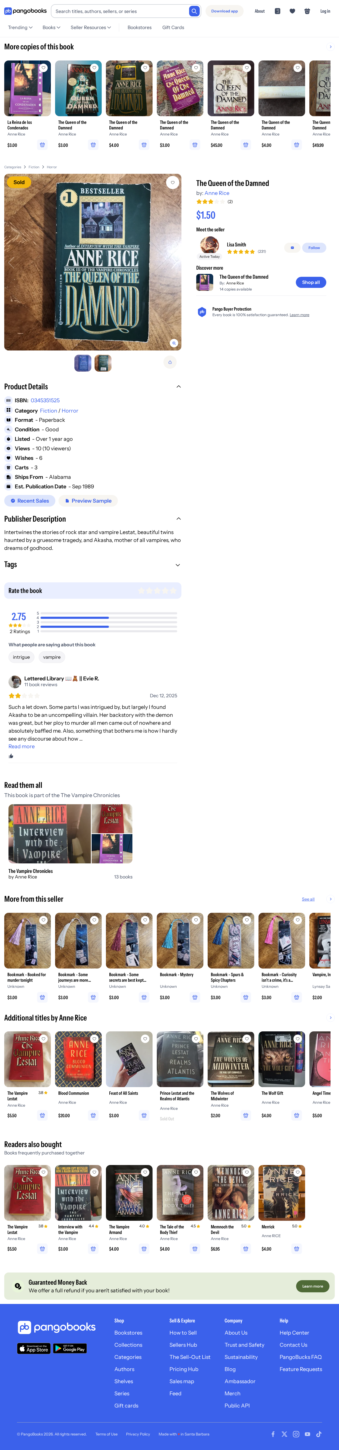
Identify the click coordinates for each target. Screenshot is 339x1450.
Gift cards (126, 1405)
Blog (230, 1369)
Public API (237, 1405)
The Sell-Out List (190, 1357)
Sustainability (241, 1357)
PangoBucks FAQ (301, 1357)
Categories (12, 167)
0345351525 (45, 400)
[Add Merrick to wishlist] (297, 1172)
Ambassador (240, 1381)
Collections (128, 1345)
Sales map (182, 1381)
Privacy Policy (138, 1434)
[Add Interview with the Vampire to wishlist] (94, 1172)
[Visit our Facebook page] (273, 1434)
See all (308, 899)
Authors (124, 1369)
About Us (236, 1333)
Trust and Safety (244, 1345)
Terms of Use (106, 1434)
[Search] (194, 11)
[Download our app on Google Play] (70, 1348)
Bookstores (139, 27)
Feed (175, 1393)
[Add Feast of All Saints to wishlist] (145, 1039)
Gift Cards (173, 27)
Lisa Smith (236, 244)
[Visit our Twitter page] (284, 1434)
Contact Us (293, 1345)
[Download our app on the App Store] (34, 1348)
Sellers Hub (183, 1345)
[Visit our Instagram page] (296, 1434)
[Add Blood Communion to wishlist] (94, 1039)
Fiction (34, 167)
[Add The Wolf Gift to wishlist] (297, 1039)
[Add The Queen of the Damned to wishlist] (172, 182)
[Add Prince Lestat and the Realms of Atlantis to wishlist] (196, 1039)
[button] (92, 387)
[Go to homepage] (25, 11)
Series (121, 1393)
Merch (232, 1393)
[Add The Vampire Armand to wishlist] (145, 1172)
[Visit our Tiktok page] (319, 1434)
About (260, 11)
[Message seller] (292, 248)
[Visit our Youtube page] (307, 1434)
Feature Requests (301, 1369)
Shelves (123, 1381)
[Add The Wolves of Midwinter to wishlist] (247, 1039)
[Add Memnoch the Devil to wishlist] (247, 1172)
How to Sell (183, 1333)
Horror (52, 167)
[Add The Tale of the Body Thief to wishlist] (196, 1172)
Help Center (294, 1333)
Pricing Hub (184, 1369)
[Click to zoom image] (92, 262)
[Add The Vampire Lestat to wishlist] (43, 1039)
